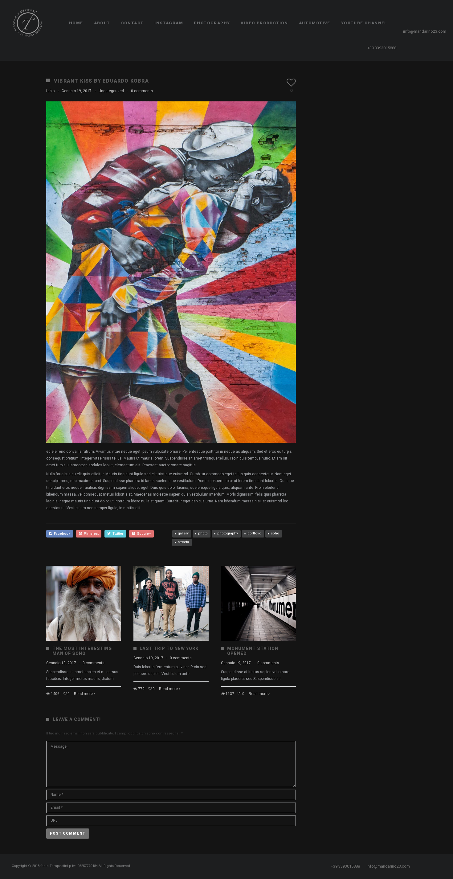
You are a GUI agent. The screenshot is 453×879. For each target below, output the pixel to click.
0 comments (142, 91)
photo (203, 533)
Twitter (117, 534)
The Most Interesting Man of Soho (82, 651)
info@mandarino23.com (424, 31)
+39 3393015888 (381, 48)
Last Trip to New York (169, 648)
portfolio (254, 533)
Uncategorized (111, 91)
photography (227, 533)
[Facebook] (425, 12)
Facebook (61, 534)
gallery (183, 533)
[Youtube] (440, 12)
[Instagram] (435, 12)
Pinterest (90, 534)
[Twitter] (430, 12)
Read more (83, 694)
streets (183, 542)
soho (275, 533)
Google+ (143, 534)
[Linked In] (446, 12)
